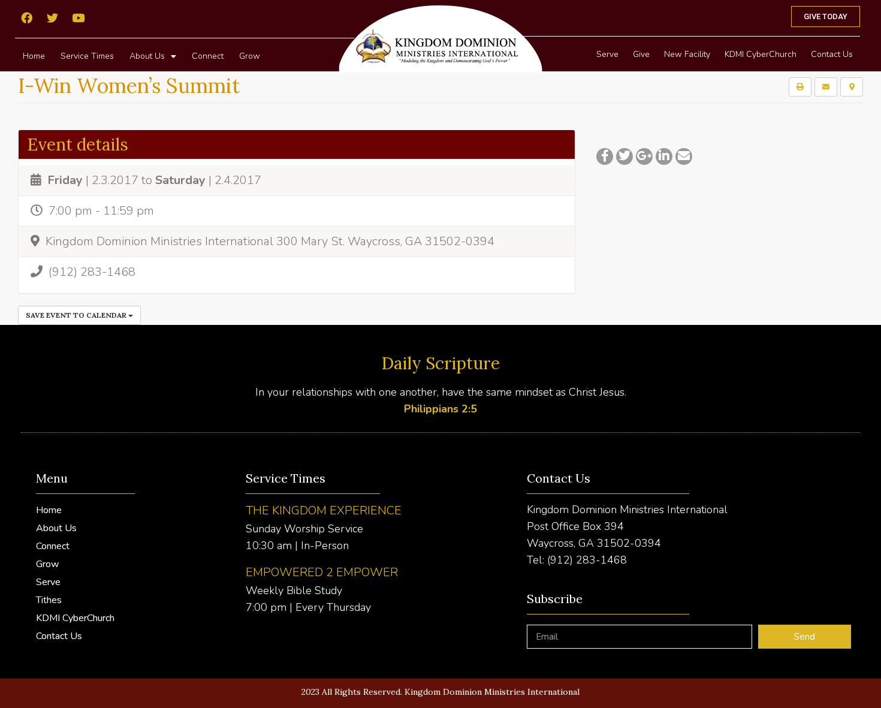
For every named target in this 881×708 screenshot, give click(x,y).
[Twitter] (52, 17)
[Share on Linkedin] (664, 156)
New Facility (687, 54)
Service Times (87, 56)
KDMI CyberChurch (760, 54)
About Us (147, 56)
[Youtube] (78, 17)
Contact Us (832, 54)
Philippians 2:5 (440, 409)
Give (641, 54)
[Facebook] (26, 17)
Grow (249, 56)
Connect (208, 56)
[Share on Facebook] (604, 156)
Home (34, 56)
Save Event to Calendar (77, 315)
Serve (607, 54)
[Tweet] (624, 156)
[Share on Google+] (644, 156)
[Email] (683, 156)
